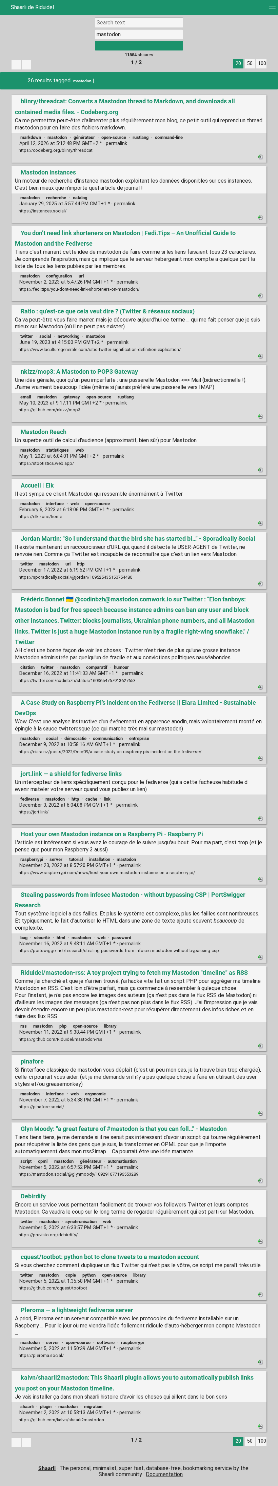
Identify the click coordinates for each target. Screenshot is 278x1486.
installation (99, 859)
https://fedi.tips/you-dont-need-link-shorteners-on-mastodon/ (79, 289)
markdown (30, 137)
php (62, 1026)
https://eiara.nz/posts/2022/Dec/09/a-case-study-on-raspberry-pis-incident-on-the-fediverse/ (109, 751)
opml (42, 1161)
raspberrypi (31, 859)
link (107, 799)
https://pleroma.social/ (41, 1355)
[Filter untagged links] (16, 64)
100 (262, 63)
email (25, 396)
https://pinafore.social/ (41, 1106)
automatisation (122, 1161)
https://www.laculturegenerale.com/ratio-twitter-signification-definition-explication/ (99, 349)
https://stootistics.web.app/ (46, 463)
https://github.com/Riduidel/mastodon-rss (60, 1039)
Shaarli (47, 1468)
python (89, 1275)
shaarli (27, 1406)
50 (250, 63)
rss (23, 1026)
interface (55, 503)
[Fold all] (26, 64)
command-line (169, 137)
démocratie (75, 738)
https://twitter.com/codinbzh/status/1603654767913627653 (77, 680)
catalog (80, 197)
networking (68, 336)
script (26, 1161)
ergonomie (95, 1093)
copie (70, 1275)
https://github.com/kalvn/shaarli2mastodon (61, 1419)
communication (108, 738)
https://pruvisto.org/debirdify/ (48, 1234)
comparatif (96, 667)
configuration (59, 275)
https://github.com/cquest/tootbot (52, 1288)
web (80, 450)
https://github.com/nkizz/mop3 (49, 409)
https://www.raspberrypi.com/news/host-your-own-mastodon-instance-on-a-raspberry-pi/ (106, 872)
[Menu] (272, 9)
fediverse (29, 799)
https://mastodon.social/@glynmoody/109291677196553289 (78, 1174)
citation (27, 667)
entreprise (139, 738)
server (55, 859)
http (80, 563)
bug (23, 937)
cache (91, 799)
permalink (72, 143)
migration (93, 1406)
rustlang (140, 137)
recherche (56, 197)
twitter (26, 336)
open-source (113, 137)
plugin (46, 1406)
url (81, 275)
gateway (71, 396)
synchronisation (81, 1221)
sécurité (42, 937)
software (106, 1342)
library (110, 1026)
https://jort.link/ (33, 811)
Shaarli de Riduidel (31, 7)
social (45, 336)
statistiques (57, 450)
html (61, 937)
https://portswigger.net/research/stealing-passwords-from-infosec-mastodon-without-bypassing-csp (118, 950)
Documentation (164, 1474)
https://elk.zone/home (40, 516)
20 (238, 63)
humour (121, 667)
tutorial (76, 859)
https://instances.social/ (42, 210)
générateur (84, 137)
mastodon (82, 81)
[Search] (139, 45)
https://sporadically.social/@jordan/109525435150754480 (75, 577)
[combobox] (139, 34)
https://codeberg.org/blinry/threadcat (55, 150)
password (121, 937)
